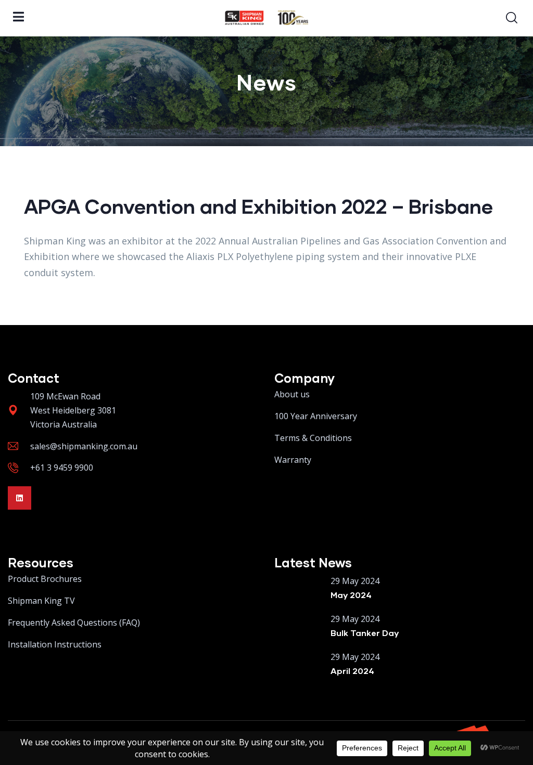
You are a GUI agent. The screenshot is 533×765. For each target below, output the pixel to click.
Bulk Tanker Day (365, 633)
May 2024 (351, 595)
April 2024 (352, 671)
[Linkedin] (19, 498)
